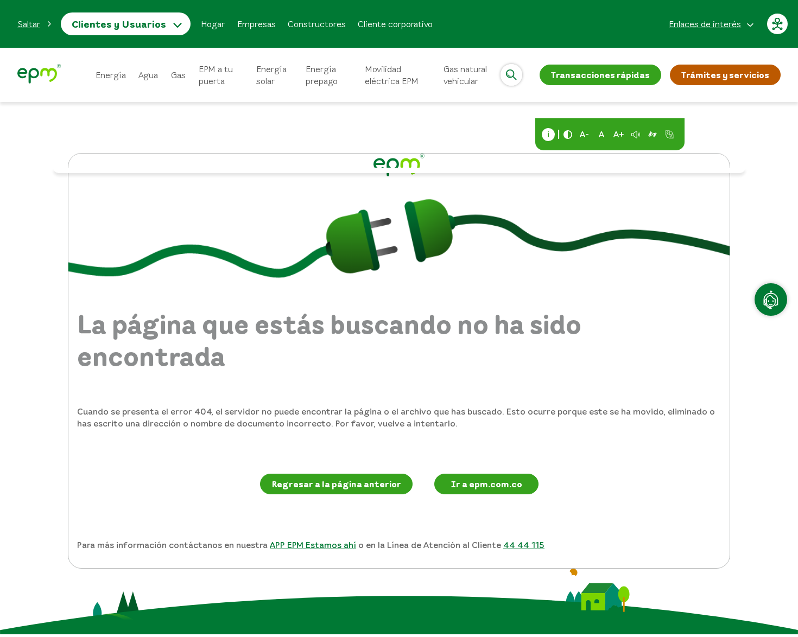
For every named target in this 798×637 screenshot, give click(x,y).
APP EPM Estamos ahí (313, 544)
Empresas (256, 23)
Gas (178, 74)
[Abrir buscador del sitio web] (511, 75)
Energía (111, 74)
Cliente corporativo (395, 23)
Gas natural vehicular (465, 74)
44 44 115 (523, 544)
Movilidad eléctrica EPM (392, 74)
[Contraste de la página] (567, 134)
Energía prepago (322, 74)
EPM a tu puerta (216, 74)
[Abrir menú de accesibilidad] (777, 24)
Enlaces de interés (705, 23)
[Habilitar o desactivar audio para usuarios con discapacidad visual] (635, 134)
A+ (618, 134)
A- (584, 134)
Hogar (213, 23)
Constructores (317, 23)
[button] (34, 24)
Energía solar (271, 74)
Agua (148, 74)
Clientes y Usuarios (119, 24)
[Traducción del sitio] (669, 134)
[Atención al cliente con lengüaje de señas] (652, 134)
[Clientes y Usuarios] (39, 75)
